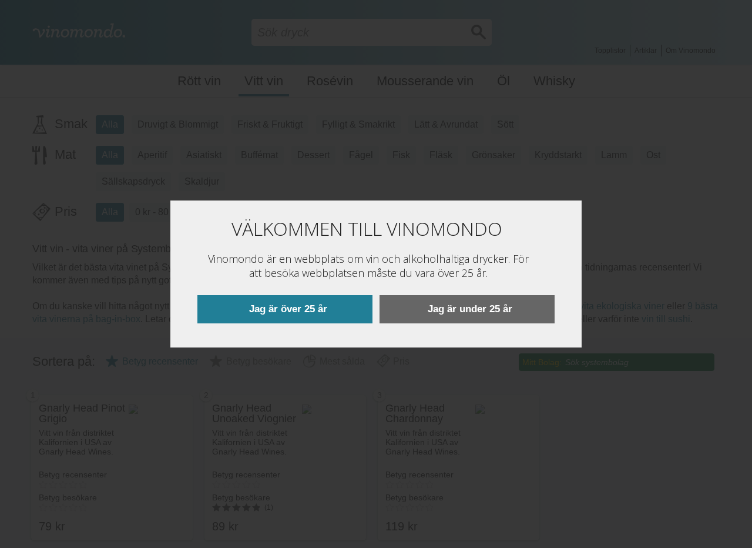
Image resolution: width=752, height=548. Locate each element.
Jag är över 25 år (288, 309)
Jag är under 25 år (470, 309)
